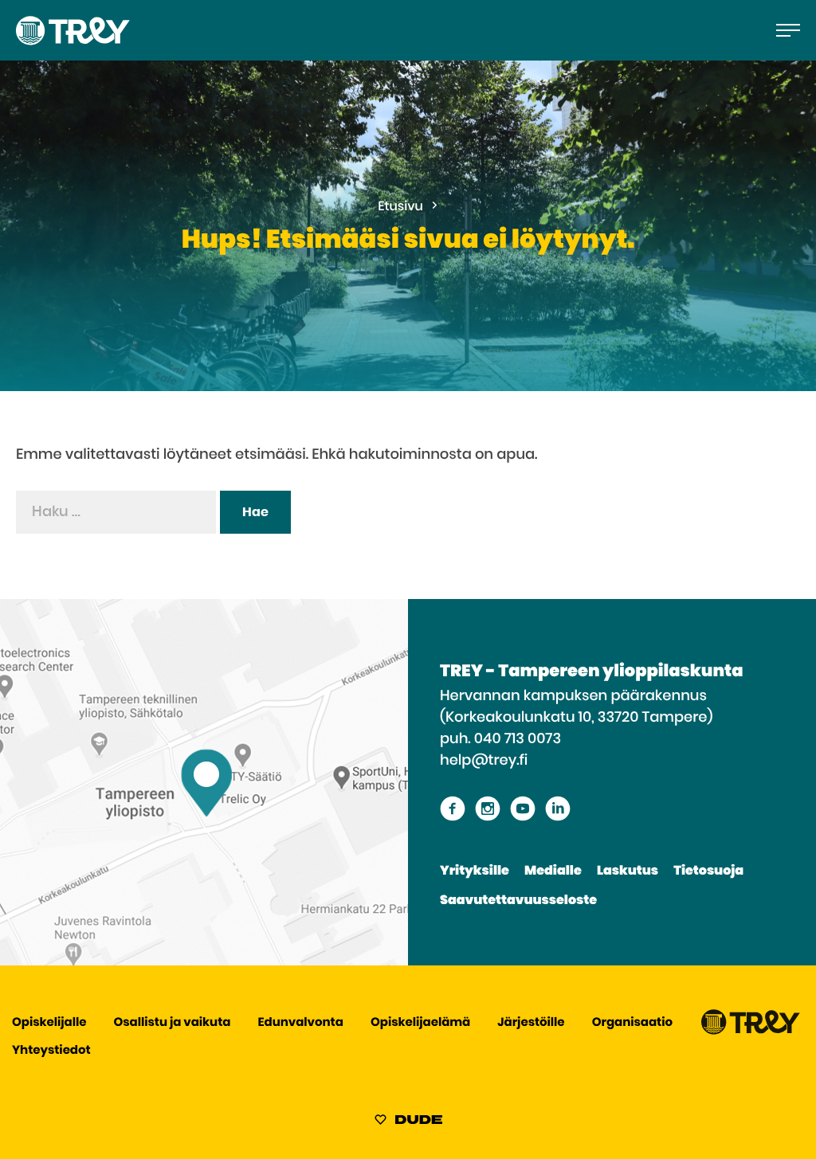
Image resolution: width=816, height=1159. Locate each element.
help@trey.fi (484, 761)
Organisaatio (632, 1023)
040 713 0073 (517, 739)
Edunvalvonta (300, 1023)
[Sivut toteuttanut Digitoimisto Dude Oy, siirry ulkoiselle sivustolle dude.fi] (408, 1122)
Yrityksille (474, 871)
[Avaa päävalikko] (788, 30)
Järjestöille (530, 1023)
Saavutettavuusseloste (518, 901)
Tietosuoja (708, 871)
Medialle (553, 871)
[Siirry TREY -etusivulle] (750, 1031)
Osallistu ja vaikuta (172, 1023)
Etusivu (400, 207)
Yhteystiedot (51, 1051)
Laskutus (627, 871)
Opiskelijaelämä (420, 1023)
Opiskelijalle (49, 1023)
